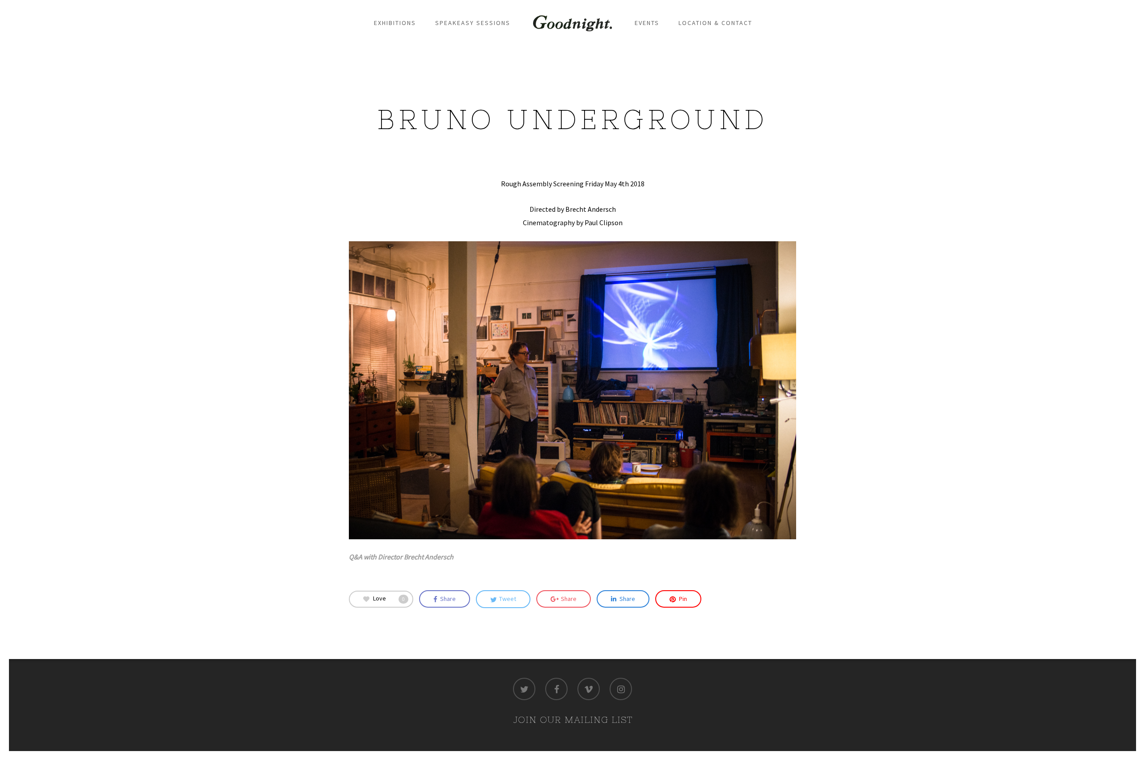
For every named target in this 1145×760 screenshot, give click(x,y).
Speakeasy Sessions (472, 23)
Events (647, 23)
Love (389, 598)
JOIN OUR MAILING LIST (572, 719)
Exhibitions (395, 23)
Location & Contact (715, 23)
